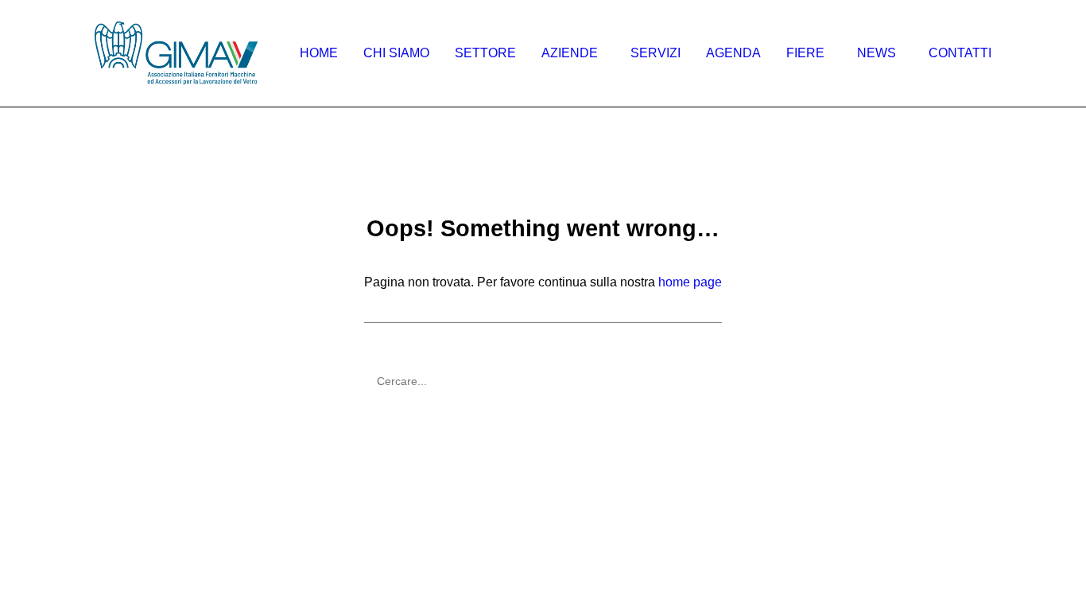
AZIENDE (569, 53)
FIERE (805, 53)
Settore (485, 53)
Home (319, 53)
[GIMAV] (176, 53)
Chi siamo (396, 53)
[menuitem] (324, 53)
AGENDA (733, 53)
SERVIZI (655, 53)
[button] (707, 374)
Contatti (960, 53)
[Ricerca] (543, 381)
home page (690, 282)
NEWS (876, 53)
